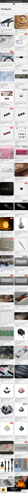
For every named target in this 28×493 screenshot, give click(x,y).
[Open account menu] (23, 4)
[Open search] (4, 4)
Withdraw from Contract (14, 489)
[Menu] (1, 4)
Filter (3, 13)
